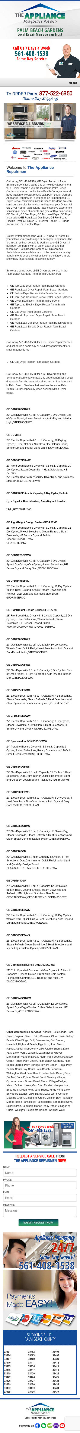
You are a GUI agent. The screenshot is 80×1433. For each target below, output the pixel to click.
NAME (6, 1167)
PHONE (7, 1179)
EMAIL (6, 1192)
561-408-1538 (31, 53)
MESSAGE (9, 1204)
